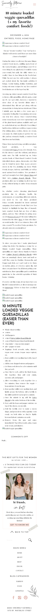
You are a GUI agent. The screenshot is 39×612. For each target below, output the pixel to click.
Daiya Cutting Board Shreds (21, 338)
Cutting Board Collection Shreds (19, 254)
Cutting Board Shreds (20, 178)
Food (18, 39)
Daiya (16, 150)
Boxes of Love (13, 217)
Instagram (9, 287)
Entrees (9, 39)
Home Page (28, 39)
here (20, 219)
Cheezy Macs (29, 175)
